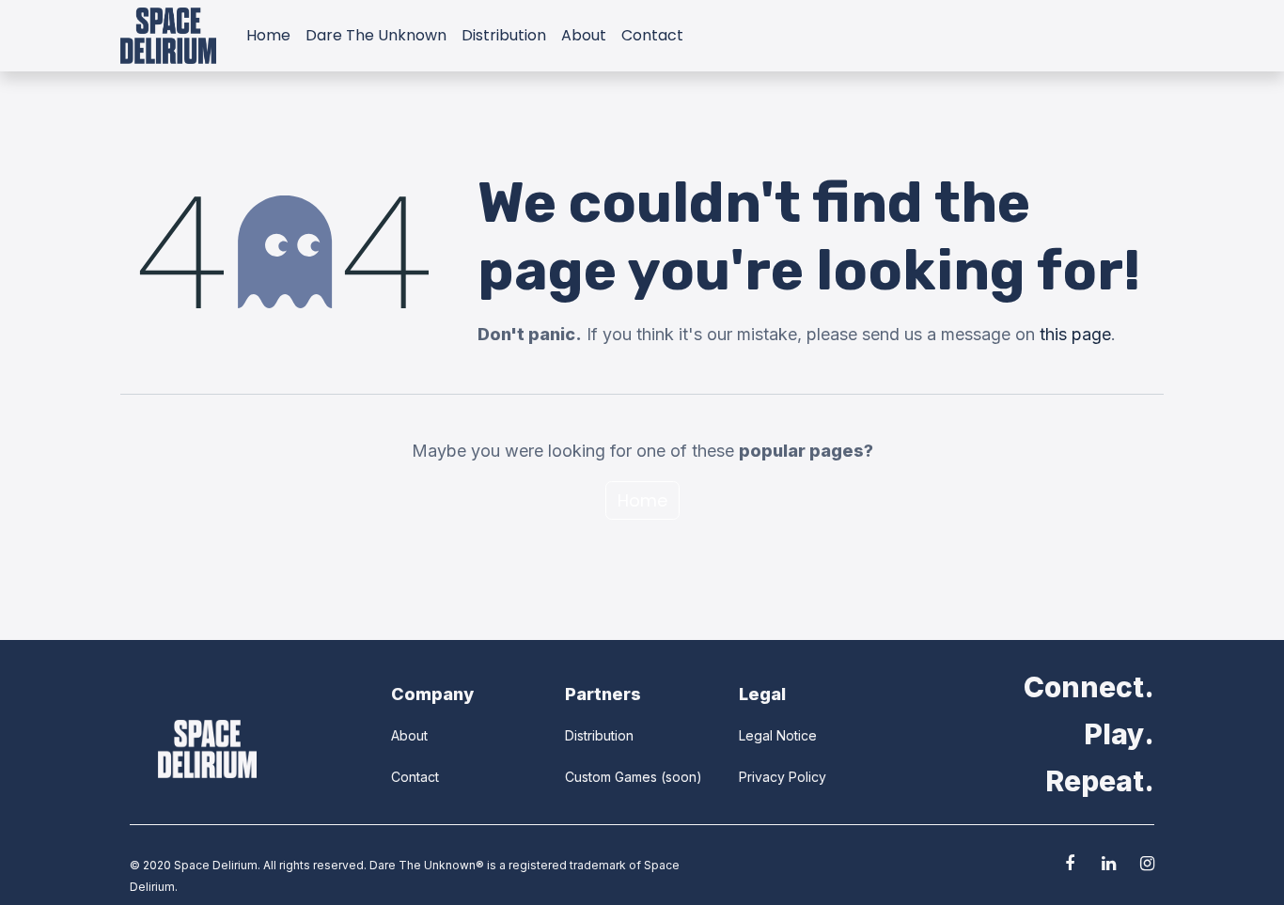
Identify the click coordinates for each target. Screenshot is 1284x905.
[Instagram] (1147, 864)
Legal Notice (778, 735)
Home (642, 500)
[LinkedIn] (1108, 864)
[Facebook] (1070, 864)
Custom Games (611, 777)
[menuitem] (268, 36)
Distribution (599, 735)
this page (1075, 334)
